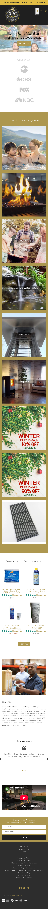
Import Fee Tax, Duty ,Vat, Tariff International (24, 870)
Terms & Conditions (24, 878)
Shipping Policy (24, 858)
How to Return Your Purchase (24, 863)
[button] (7, 595)
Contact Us (24, 849)
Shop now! (24, 43)
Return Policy (24, 865)
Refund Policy (24, 873)
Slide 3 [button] (25, 770)
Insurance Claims (24, 860)
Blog (24, 852)
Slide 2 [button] (24, 770)
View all (24, 644)
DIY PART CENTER (16, 895)
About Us (24, 847)
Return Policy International (24, 868)
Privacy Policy (24, 875)
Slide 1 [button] (22, 770)
